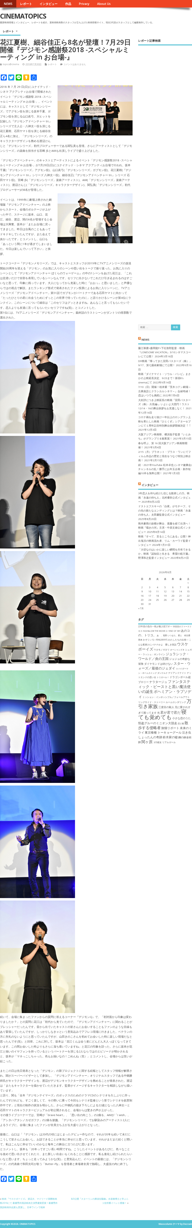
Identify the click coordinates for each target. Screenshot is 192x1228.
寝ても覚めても (162, 714)
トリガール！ (163, 677)
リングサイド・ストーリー (151, 702)
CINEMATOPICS (23, 16)
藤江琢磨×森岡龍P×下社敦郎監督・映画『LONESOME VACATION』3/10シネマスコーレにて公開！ (164, 352)
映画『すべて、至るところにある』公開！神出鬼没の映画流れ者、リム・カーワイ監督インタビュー (164, 541)
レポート (26, 4)
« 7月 (141, 608)
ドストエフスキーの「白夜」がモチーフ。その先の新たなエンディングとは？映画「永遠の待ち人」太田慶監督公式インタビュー (164, 510)
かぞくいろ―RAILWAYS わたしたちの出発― (165, 639)
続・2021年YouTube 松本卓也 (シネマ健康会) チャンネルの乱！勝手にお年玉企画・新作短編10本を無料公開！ (165, 469)
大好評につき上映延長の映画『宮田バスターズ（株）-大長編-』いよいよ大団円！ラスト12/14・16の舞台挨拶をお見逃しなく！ (164, 404)
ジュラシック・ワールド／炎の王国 (163, 656)
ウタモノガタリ (162, 649)
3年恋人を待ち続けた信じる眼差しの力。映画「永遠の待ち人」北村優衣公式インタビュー (164, 497)
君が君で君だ (170, 712)
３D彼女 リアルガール (164, 742)
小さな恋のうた (181, 718)
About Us (104, 4)
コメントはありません (74, 64)
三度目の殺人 (166, 707)
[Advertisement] (165, 181)
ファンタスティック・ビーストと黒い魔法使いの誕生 (164, 686)
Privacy (84, 4)
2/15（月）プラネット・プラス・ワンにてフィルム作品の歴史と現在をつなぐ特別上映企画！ (164, 456)
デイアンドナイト (177, 672)
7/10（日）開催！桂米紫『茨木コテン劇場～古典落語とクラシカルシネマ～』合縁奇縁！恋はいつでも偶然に (164, 391)
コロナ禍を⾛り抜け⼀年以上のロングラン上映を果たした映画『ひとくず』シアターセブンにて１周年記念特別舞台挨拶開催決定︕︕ (164, 421)
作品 (68, 4)
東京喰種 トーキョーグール (163, 732)
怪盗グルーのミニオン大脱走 (157, 723)
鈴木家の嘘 (170, 737)
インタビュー (49, 4)
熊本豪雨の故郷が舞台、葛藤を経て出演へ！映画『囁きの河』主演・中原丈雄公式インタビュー (164, 528)
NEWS (8, 4)
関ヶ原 (147, 741)
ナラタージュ (158, 682)
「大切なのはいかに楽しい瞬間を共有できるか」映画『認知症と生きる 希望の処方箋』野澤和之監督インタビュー (164, 554)
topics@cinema (11, 64)
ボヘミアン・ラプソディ (164, 694)
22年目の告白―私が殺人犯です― (155, 626)
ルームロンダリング (176, 702)
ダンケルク (162, 673)
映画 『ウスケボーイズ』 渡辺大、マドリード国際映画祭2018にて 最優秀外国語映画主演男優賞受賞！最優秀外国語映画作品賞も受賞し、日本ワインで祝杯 (29, 1203)
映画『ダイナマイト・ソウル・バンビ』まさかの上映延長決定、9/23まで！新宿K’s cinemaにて (164, 378)
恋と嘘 (181, 723)
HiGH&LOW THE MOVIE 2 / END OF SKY (161, 631)
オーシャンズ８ (177, 649)
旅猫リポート (170, 728)
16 (142, 595)
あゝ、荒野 (162, 635)
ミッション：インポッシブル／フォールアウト (166, 697)
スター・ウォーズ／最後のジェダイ (164, 665)
